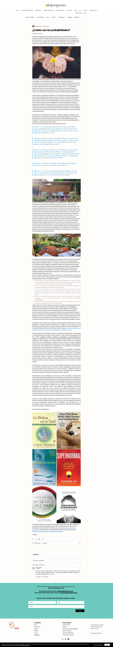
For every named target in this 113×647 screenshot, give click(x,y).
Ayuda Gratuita (61, 17)
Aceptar (107, 644)
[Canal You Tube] (68, 639)
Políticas (64, 626)
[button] (60, 10)
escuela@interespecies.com (68, 592)
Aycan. (100, 633)
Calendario (36, 634)
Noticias (36, 630)
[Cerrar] (111, 645)
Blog (35, 624)
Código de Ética (66, 624)
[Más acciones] (80, 26)
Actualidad (69, 17)
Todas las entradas (30, 17)
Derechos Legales (66, 630)
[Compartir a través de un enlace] (42, 539)
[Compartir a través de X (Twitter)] (36, 539)
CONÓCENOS (37, 622)
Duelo (47, 17)
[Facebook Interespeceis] (63, 639)
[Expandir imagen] (44, 430)
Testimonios (37, 626)
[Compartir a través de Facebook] (33, 539)
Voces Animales (40, 17)
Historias (54, 17)
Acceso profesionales (67, 632)
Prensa (36, 632)
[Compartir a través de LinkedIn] (39, 539)
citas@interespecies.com (65, 591)
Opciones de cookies (98, 644)
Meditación (77, 17)
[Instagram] (65, 639)
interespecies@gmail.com (56, 588)
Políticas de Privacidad (68, 634)
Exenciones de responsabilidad (70, 628)
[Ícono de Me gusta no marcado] (36, 577)
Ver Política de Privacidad (24, 645)
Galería (36, 628)
